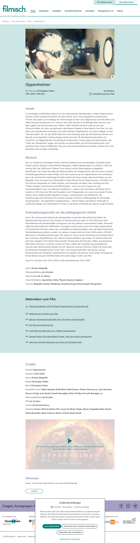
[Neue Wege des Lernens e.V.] (130, 522)
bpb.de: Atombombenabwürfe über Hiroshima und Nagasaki (56, 319)
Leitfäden (56, 11)
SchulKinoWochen (73, 11)
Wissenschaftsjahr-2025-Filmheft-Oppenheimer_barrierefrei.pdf (58, 306)
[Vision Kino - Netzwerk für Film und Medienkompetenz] (11, 522)
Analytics (69, 507)
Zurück (34, 491)
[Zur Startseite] (15, 9)
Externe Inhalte (83, 507)
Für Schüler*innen (104, 2)
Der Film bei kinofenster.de (41, 325)
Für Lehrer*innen (126, 2)
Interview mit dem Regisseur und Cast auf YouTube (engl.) (55, 342)
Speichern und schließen (70, 532)
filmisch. (6, 21)
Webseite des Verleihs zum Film (43, 314)
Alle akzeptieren (52, 526)
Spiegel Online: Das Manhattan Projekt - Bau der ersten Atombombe (60, 336)
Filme (33, 11)
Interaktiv (89, 11)
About (120, 11)
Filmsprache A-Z (106, 11)
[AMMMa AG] (111, 522)
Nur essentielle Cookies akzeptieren (79, 526)
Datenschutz (33, 536)
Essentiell (57, 507)
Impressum (21, 536)
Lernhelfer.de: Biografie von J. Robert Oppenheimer (52, 331)
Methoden (44, 11)
